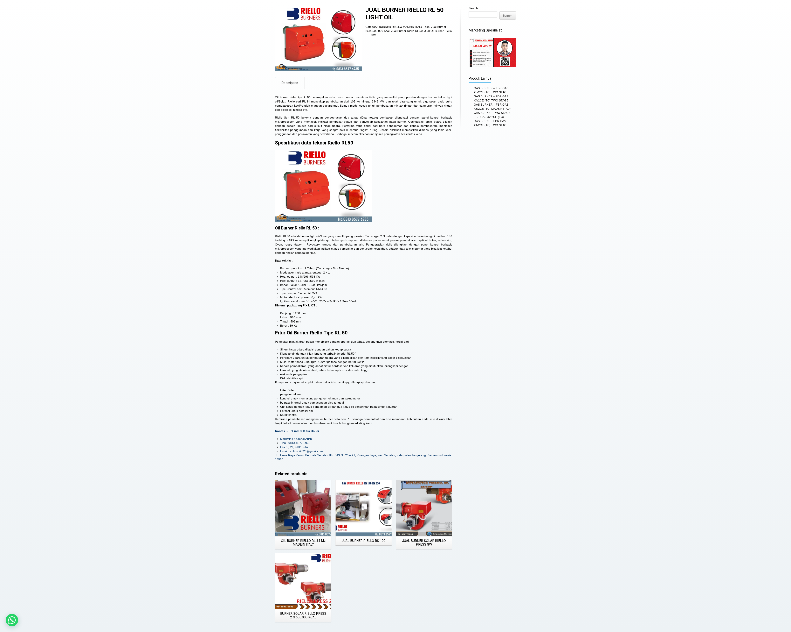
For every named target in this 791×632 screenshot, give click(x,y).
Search (473, 8)
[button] (12, 620)
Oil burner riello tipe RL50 (292, 97)
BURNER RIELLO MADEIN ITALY (400, 26)
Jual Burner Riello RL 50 (407, 31)
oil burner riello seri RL (335, 419)
